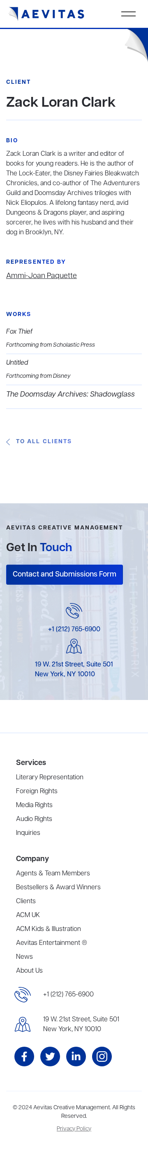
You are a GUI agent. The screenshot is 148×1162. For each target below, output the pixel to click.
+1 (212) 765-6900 (74, 629)
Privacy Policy (74, 1129)
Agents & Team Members (53, 873)
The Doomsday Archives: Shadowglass (70, 394)
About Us (29, 971)
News (24, 957)
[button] (128, 14)
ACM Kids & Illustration (48, 929)
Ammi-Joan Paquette (41, 276)
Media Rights (34, 805)
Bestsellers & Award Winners (58, 887)
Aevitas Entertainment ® (51, 943)
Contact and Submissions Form (64, 574)
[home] (46, 14)
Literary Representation (49, 777)
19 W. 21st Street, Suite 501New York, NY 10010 (81, 1024)
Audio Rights (34, 819)
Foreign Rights (37, 791)
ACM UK (28, 915)
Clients (26, 901)
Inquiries (28, 833)
